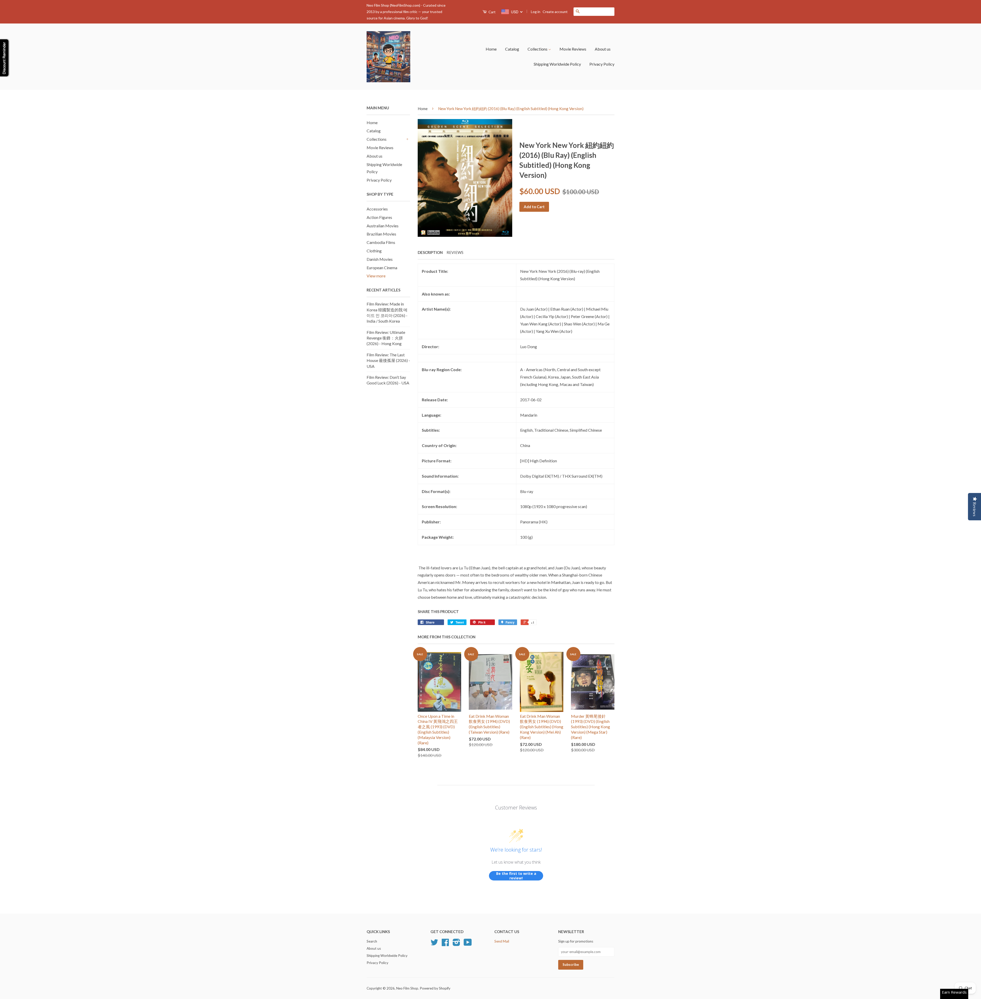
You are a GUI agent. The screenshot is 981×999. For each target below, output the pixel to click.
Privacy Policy (601, 64)
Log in (535, 11)
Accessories (377, 208)
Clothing (374, 250)
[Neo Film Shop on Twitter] (434, 944)
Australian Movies (383, 225)
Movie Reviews (572, 48)
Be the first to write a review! (516, 875)
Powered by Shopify (435, 988)
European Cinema (382, 267)
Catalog (512, 48)
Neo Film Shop (407, 988)
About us (603, 48)
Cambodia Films (381, 242)
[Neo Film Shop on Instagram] (456, 944)
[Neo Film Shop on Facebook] (445, 944)
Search (372, 941)
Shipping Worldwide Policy (557, 64)
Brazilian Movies (381, 233)
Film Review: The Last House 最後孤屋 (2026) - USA (388, 360)
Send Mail (501, 941)
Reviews (455, 252)
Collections (538, 48)
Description (430, 252)
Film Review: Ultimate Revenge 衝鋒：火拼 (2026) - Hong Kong (386, 338)
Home (491, 48)
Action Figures (379, 217)
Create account (555, 11)
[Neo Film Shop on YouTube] (468, 944)
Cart (492, 12)
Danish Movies (380, 259)
